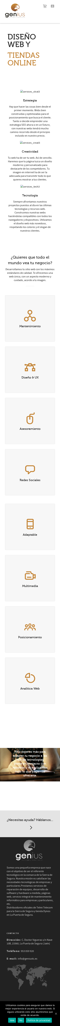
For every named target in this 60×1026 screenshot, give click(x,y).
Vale (12, 1020)
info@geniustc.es (27, 958)
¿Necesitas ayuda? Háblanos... (30, 820)
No (20, 1020)
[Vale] (56, 1013)
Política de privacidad (39, 1020)
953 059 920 (27, 951)
